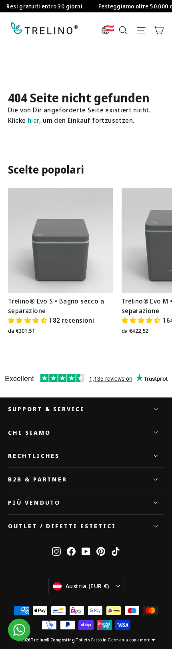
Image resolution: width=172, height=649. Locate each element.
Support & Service (46, 409)
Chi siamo (29, 432)
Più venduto (34, 502)
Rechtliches (34, 455)
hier (34, 120)
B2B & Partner (37, 479)
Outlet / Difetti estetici (62, 526)
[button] (28, 320)
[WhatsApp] (19, 630)
